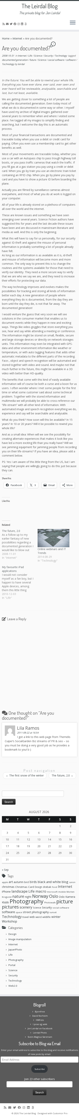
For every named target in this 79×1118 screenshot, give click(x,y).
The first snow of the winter (25, 775)
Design (38, 887)
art (11, 882)
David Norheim (40, 1015)
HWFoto (40, 1020)
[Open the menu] (73, 23)
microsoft (52, 891)
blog (65, 882)
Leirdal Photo (40, 1032)
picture (64, 901)
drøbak (47, 887)
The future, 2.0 (62, 775)
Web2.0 (12, 985)
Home (6, 38)
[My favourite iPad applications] (20, 582)
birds (33, 882)
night (28, 897)
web (32, 917)
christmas (8, 887)
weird (38, 917)
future (33, 60)
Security (48, 55)
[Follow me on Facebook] (15, 24)
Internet (17, 38)
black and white (49, 882)
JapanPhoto (15, 949)
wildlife (46, 917)
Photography (27, 901)
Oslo (53, 896)
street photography (36, 912)
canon (72, 882)
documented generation (15, 60)
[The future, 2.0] (20, 544)
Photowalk (50, 902)
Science (38, 55)
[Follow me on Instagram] (19, 24)
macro (40, 891)
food (54, 887)
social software (56, 60)
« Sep (5, 870)
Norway (40, 896)
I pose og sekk (40, 1024)
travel (25, 917)
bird (26, 882)
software (71, 60)
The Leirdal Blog (39, 6)
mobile (62, 891)
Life (30, 55)
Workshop (9, 921)
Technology (61, 55)
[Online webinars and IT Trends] (53, 538)
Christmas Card (24, 887)
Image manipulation (19, 939)
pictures (10, 907)
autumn (18, 882)
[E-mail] (8, 24)
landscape (20, 891)
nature (18, 896)
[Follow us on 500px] (26, 24)
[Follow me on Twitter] (12, 24)
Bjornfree (40, 1011)
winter (56, 917)
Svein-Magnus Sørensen (40, 1036)
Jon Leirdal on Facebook (40, 1028)
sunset (53, 912)
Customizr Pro (60, 1113)
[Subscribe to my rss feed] (4, 24)
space (19, 912)
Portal (11, 965)
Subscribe (40, 1069)
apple (5, 882)
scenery (26, 907)
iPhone (6, 891)
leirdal (21, 64)
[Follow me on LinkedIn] (22, 24)
